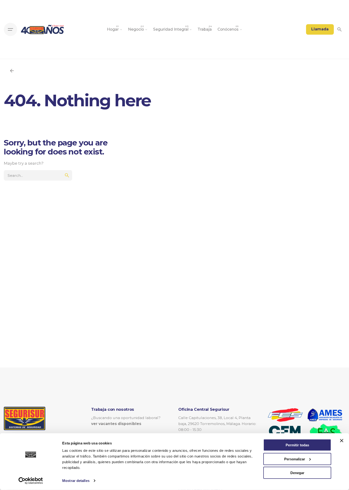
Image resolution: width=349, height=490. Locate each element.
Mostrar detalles (76, 481)
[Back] (12, 70)
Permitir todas (297, 445)
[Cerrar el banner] (341, 440)
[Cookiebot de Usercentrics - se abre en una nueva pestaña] (31, 480)
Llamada (320, 29)
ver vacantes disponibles (116, 423)
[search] (67, 175)
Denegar (297, 473)
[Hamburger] (10, 29)
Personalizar (294, 459)
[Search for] (38, 173)
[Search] (339, 29)
